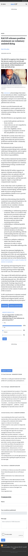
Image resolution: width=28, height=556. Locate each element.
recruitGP (25, 547)
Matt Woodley (5, 49)
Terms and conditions (5, 547)
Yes (5, 322)
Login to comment (6, 370)
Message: (3, 518)
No (4, 327)
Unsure (5, 332)
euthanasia (4, 305)
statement (7, 93)
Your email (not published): (8, 510)
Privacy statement (14, 547)
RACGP (20, 547)
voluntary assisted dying (15, 305)
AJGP (14, 548)
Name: (3, 501)
